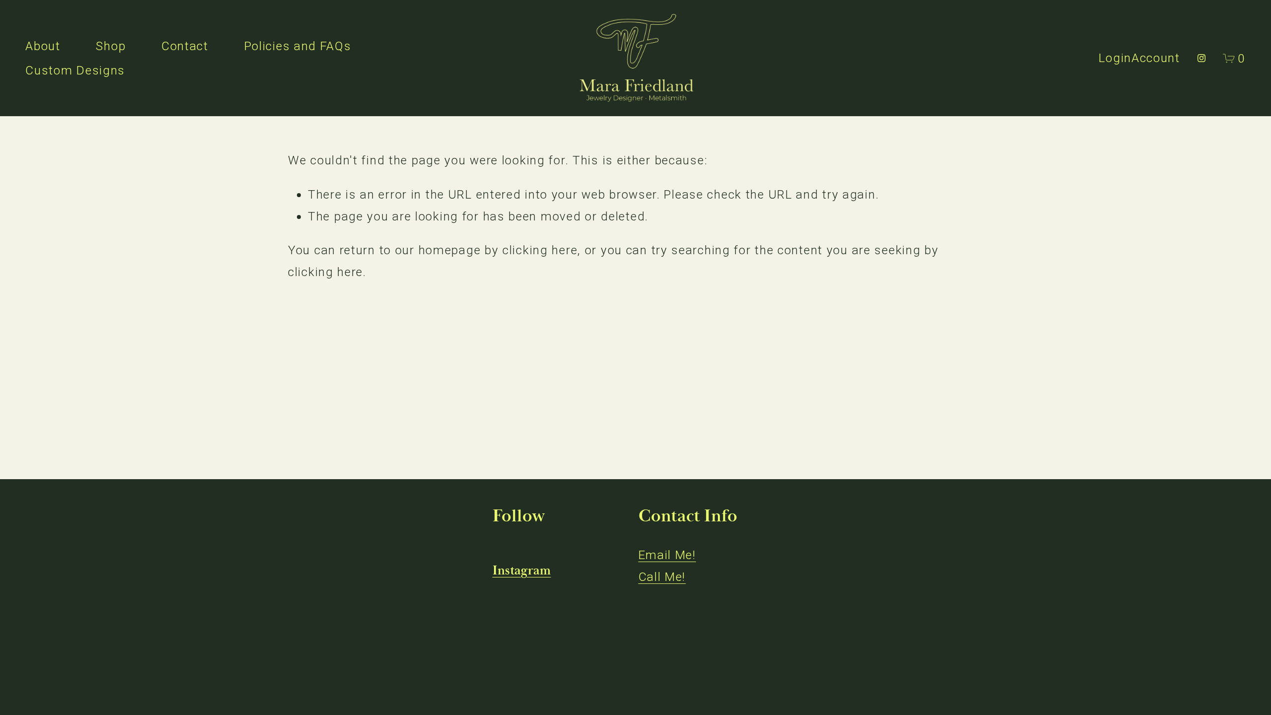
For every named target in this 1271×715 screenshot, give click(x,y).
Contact (185, 46)
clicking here (539, 250)
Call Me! (662, 577)
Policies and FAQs (298, 46)
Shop (111, 46)
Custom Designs (75, 70)
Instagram (522, 571)
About (43, 46)
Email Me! (667, 555)
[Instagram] (1201, 58)
